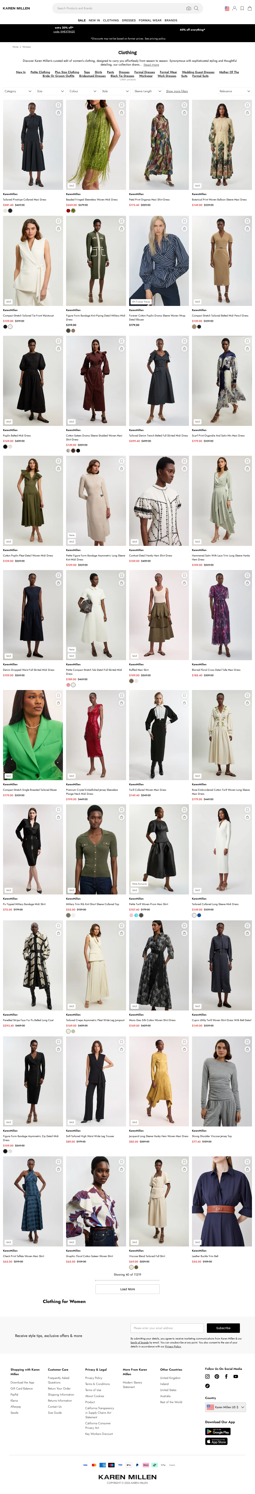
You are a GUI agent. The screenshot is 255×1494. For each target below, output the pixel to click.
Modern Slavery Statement (132, 1384)
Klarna (14, 1400)
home (15, 47)
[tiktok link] (207, 1386)
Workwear (146, 76)
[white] (68, 451)
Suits (184, 76)
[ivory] (5, 211)
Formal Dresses (144, 72)
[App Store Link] (218, 1436)
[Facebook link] (226, 1376)
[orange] (68, 211)
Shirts (98, 72)
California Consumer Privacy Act (98, 1425)
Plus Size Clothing (67, 72)
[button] (227, 8)
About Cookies (94, 1396)
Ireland (164, 1384)
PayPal (14, 1394)
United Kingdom (170, 1378)
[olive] (68, 915)
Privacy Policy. (173, 1346)
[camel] (194, 327)
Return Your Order (59, 1388)
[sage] (73, 1031)
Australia (165, 1396)
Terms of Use (93, 1390)
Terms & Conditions (97, 1384)
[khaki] (68, 331)
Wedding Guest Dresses (198, 72)
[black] (5, 327)
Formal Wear (168, 72)
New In (21, 72)
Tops (87, 72)
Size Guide (55, 1412)
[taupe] (73, 331)
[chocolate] (73, 451)
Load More (127, 1289)
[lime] (73, 211)
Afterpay (16, 1406)
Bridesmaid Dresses (92, 76)
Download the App (22, 1382)
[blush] (131, 915)
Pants (110, 72)
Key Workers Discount (99, 1434)
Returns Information (60, 1400)
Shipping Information (61, 1394)
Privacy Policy (93, 1378)
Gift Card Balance (22, 1388)
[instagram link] (207, 1376)
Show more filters (177, 91)
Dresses (124, 72)
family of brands (140, 1342)
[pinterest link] (217, 1376)
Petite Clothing (40, 72)
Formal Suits (200, 76)
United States (168, 1390)
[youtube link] (235, 1376)
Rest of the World (171, 1402)
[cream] (131, 1267)
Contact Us (55, 1406)
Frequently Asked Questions (58, 1380)
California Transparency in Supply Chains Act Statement (99, 1412)
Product (90, 1402)
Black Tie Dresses (122, 76)
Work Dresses (167, 76)
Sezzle (14, 1412)
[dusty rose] (68, 685)
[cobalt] (199, 915)
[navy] (10, 211)
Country (210, 1398)
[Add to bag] (58, 113)
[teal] (136, 915)
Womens (26, 47)
